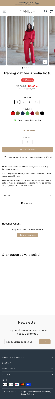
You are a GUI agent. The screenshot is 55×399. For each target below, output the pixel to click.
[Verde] (27, 113)
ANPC (4, 380)
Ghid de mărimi (29, 131)
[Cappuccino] (37, 113)
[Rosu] (13, 113)
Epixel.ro (30, 394)
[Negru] (42, 113)
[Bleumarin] (23, 113)
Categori (6, 374)
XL (36, 102)
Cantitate (27, 137)
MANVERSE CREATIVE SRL (13, 357)
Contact (6, 363)
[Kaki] (18, 113)
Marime (27, 97)
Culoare (27, 109)
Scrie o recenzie (27, 235)
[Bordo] (32, 113)
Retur (7, 195)
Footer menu (8, 369)
